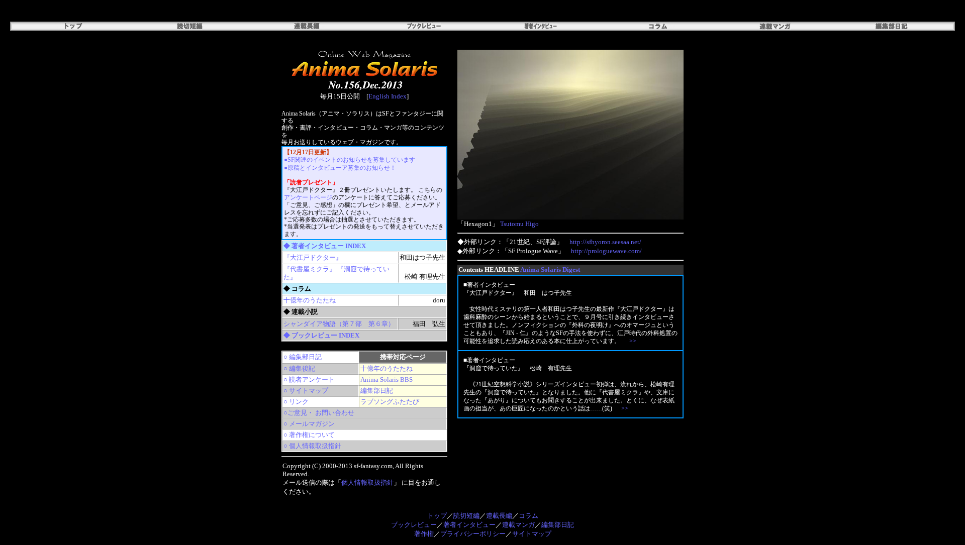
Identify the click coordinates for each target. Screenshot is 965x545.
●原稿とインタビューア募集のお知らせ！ (340, 167)
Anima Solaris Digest (550, 269)
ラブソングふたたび (389, 401)
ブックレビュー (414, 524)
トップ (437, 515)
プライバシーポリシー (473, 533)
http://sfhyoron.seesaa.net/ (605, 242)
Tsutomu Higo (519, 224)
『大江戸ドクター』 (312, 257)
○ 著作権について (309, 435)
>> (632, 341)
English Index (387, 96)
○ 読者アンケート (309, 379)
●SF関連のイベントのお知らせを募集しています (349, 159)
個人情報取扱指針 (367, 482)
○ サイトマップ (305, 390)
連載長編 (499, 515)
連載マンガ (518, 524)
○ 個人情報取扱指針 (312, 446)
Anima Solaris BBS (386, 379)
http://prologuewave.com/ (606, 251)
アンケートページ (308, 197)
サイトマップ (531, 533)
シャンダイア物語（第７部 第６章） (339, 324)
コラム (528, 515)
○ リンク (296, 401)
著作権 (424, 533)
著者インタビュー (469, 524)
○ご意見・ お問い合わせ (318, 412)
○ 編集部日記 (302, 357)
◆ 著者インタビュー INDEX (324, 246)
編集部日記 (376, 390)
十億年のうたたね (309, 300)
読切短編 (466, 515)
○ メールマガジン (309, 423)
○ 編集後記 (299, 368)
